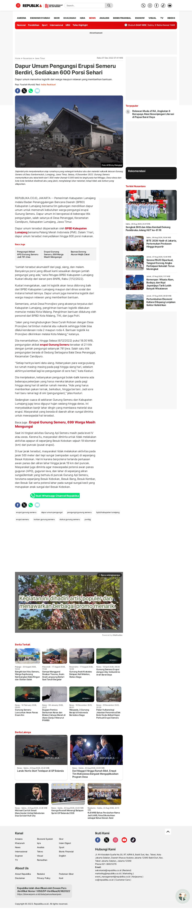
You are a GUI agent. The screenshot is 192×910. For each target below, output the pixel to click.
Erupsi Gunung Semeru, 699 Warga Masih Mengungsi (53, 254)
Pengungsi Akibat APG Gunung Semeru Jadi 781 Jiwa (27, 254)
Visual (40, 855)
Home (17, 58)
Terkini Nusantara (136, 186)
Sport (44, 25)
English (62, 855)
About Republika (23, 874)
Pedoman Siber (66, 874)
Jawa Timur (40, 58)
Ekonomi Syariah (40, 18)
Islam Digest (65, 843)
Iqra (39, 843)
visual (152, 18)
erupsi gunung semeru (26, 512)
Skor (61, 839)
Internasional (56, 25)
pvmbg (88, 519)
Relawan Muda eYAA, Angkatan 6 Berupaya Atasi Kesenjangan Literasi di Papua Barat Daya (153, 113)
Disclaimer (20, 878)
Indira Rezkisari (48, 84)
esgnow (140, 18)
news (92, 18)
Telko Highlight (80, 25)
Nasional (21, 25)
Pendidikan (33, 25)
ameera (21, 18)
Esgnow (19, 855)
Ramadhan (42, 860)
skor (56, 18)
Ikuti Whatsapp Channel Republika (57, 495)
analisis (104, 18)
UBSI (68, 25)
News (18, 847)
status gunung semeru (70, 519)
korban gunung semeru (44, 519)
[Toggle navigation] (18, 5)
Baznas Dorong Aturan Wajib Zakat (80, 253)
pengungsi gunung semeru (79, 512)
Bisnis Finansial (122, 18)
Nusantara (27, 58)
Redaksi (41, 874)
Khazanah (19, 843)
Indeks (171, 18)
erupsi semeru (22, 519)
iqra (82, 18)
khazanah (69, 18)
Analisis (40, 847)
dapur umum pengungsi (52, 512)
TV (162, 18)
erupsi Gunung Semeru (54, 344)
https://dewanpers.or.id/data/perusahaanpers (39, 894)
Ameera (18, 839)
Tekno (40, 851)
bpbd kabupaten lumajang (107, 512)
